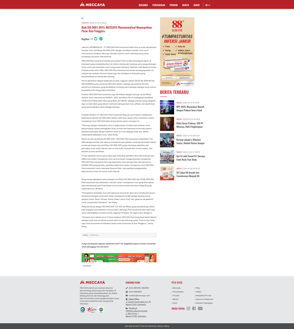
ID (206, 5)
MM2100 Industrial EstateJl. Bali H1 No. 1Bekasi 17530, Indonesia (136, 313)
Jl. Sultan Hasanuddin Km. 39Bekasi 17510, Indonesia (138, 303)
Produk (174, 5)
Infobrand (94, 235)
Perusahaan (158, 5)
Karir (197, 5)
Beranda (143, 5)
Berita (185, 5)
